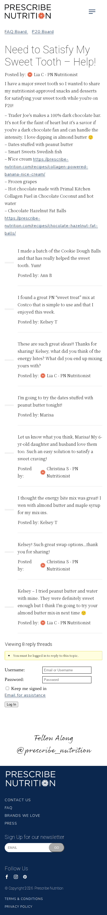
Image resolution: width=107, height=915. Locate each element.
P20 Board (43, 32)
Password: (14, 679)
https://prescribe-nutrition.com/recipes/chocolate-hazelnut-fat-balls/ (51, 225)
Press (11, 823)
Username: (15, 669)
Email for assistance (25, 695)
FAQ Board (16, 32)
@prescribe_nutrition (53, 751)
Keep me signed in (28, 688)
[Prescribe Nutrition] (26, 11)
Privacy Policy (18, 907)
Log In (11, 704)
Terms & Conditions (24, 899)
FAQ (8, 807)
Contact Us (18, 800)
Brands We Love (22, 815)
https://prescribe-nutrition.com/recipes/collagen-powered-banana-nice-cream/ (46, 166)
